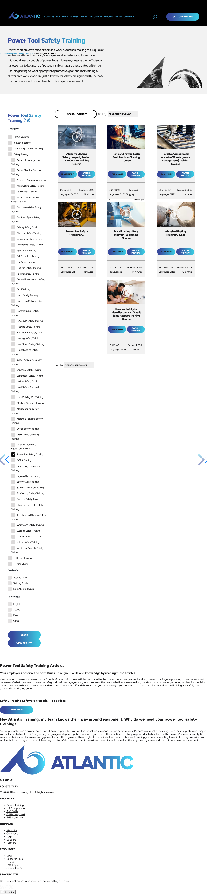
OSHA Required (15, 814)
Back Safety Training (27, 191)
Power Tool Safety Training (45, 53)
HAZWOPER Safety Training (31, 332)
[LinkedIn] (2, 888)
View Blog (17, 709)
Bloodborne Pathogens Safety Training (25, 199)
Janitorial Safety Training (29, 369)
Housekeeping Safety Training (24, 352)
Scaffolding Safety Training (30, 493)
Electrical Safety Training (29, 233)
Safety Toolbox (15, 868)
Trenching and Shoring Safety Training (28, 517)
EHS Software (14, 817)
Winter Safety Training (28, 542)
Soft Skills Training (23, 558)
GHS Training (23, 289)
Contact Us (13, 833)
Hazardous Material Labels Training (27, 303)
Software (62, 16)
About (84, 16)
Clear (24, 635)
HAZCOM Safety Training (30, 320)
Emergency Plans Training (29, 239)
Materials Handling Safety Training (27, 420)
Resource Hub (14, 858)
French (16, 615)
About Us (11, 830)
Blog (9, 855)
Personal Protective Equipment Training (23, 446)
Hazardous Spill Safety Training (25, 313)
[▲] (138, 114)
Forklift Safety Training (28, 273)
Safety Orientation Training (30, 487)
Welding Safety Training (28, 530)
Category (13, 128)
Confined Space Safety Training (25, 219)
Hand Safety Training (27, 295)
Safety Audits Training (28, 481)
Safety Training (25, 53)
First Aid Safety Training (29, 267)
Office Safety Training (28, 428)
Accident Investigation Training (25, 162)
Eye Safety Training (26, 250)
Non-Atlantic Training (24, 588)
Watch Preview (86, 174)
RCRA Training (24, 460)
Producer (13, 570)
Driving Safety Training (28, 227)
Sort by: (102, 114)
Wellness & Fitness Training (30, 536)
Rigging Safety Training (28, 476)
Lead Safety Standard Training (25, 389)
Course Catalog (9, 53)
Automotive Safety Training (30, 185)
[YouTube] (15, 888)
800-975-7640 (9, 786)
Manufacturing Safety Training (25, 411)
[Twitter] (11, 888)
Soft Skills (12, 811)
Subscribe (9, 892)
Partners (11, 842)
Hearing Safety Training (28, 338)
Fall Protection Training (28, 256)
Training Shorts (21, 563)
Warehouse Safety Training (30, 524)
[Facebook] (7, 888)
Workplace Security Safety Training (27, 550)
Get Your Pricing (183, 16)
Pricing (10, 861)
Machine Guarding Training (30, 403)
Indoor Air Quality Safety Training (26, 362)
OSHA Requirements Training (28, 148)
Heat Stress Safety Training (30, 344)
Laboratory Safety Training (30, 375)
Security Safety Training (29, 499)
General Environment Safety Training (28, 281)
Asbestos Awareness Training (31, 180)
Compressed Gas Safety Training (26, 209)
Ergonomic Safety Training (30, 244)
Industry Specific (22, 142)
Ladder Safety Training (28, 381)
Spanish (17, 609)
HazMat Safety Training (28, 326)
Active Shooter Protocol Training (26, 172)
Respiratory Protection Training (25, 468)
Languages (14, 596)
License (74, 16)
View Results (24, 643)
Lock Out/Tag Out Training (30, 397)
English (16, 604)
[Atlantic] (24, 16)
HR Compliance (21, 136)
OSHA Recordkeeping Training (25, 436)
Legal (9, 836)
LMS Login (12, 865)
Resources (96, 16)
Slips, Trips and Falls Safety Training (27, 507)
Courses (49, 16)
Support (11, 839)
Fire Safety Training (26, 262)
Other (16, 620)
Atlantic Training (21, 577)
